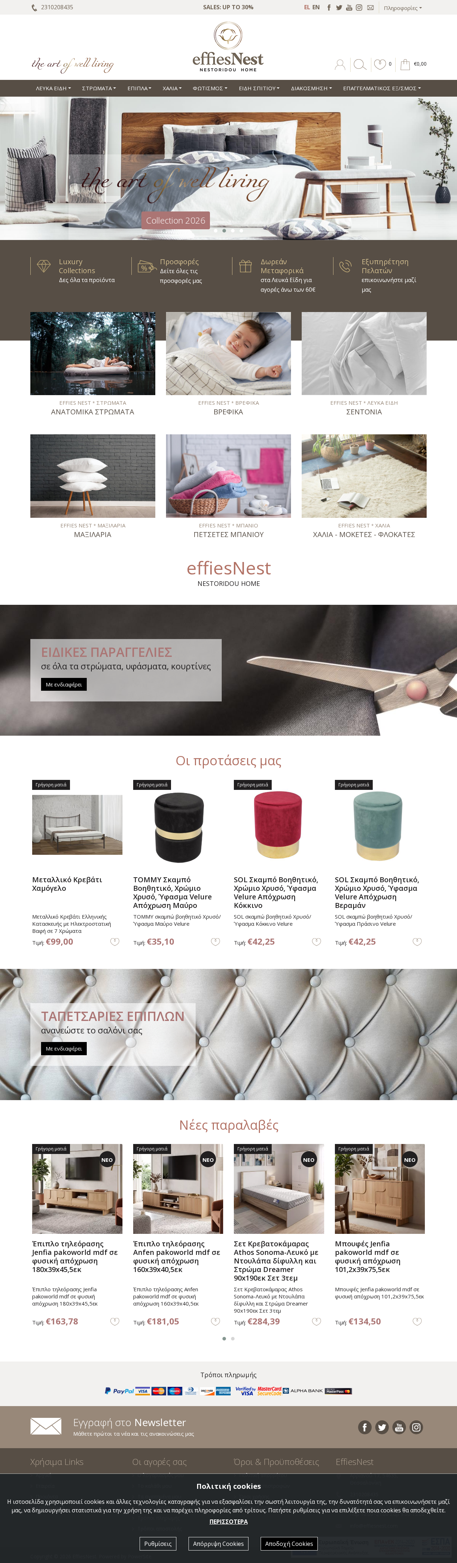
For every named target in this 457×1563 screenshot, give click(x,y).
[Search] (358, 69)
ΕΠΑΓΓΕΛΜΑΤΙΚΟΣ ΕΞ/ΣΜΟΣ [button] (380, 88)
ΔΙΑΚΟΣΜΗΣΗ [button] (309, 88)
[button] (380, 69)
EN (316, 7)
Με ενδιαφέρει (64, 684)
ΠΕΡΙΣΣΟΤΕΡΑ (229, 1522)
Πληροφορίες (401, 7)
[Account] (341, 69)
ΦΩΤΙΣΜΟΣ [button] (208, 88)
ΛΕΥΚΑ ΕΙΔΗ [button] (51, 88)
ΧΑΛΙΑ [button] (170, 88)
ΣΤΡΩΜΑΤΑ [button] (97, 88)
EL (307, 7)
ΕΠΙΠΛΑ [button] (137, 88)
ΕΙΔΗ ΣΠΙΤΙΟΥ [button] (257, 88)
